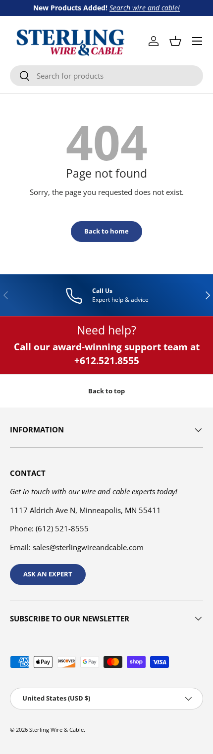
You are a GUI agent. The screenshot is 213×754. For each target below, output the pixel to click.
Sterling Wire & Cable (56, 729)
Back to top (106, 390)
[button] (175, 41)
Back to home (106, 231)
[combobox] (106, 75)
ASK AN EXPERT (47, 573)
